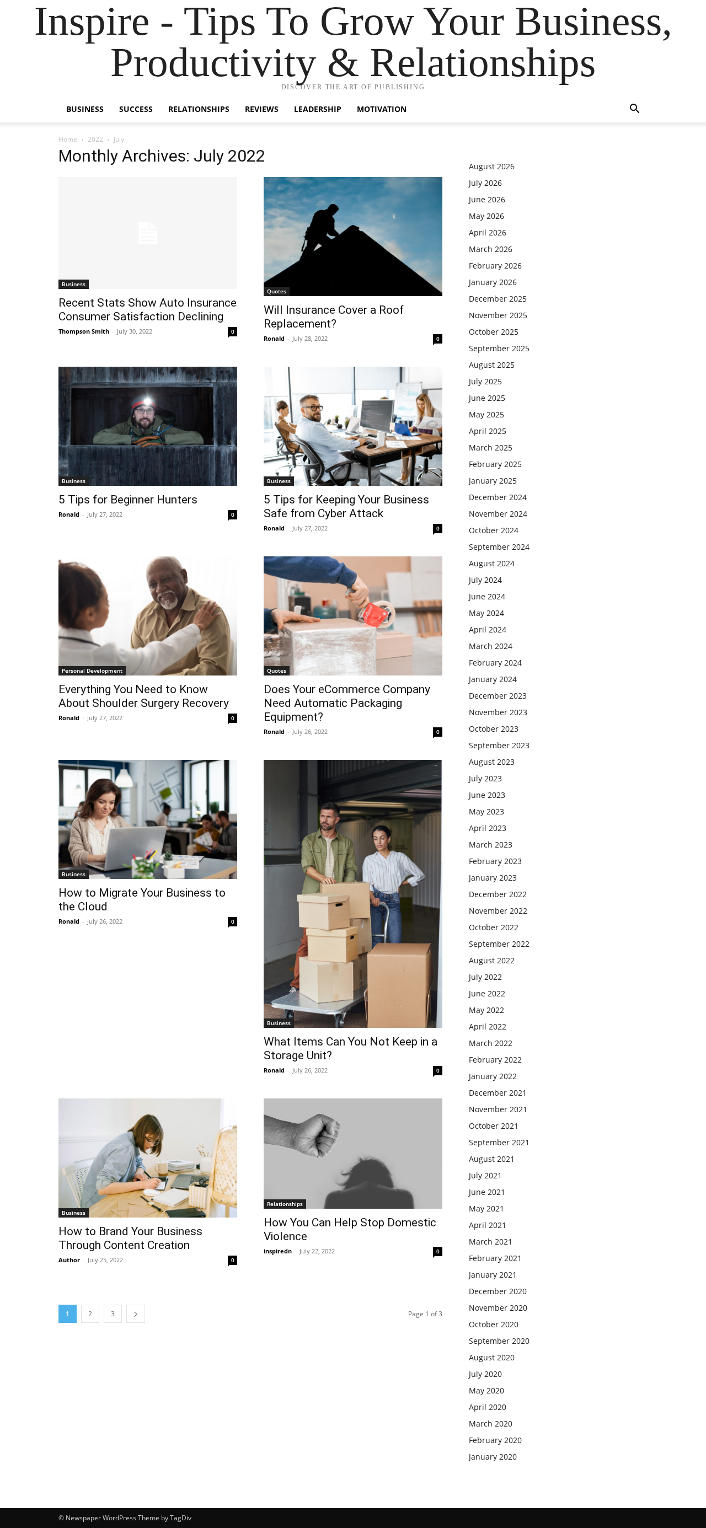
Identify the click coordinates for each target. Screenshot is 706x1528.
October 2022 (493, 927)
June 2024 (487, 596)
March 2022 (490, 1043)
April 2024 (487, 629)
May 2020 (486, 1390)
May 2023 (486, 811)
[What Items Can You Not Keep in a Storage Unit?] (353, 894)
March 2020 (490, 1423)
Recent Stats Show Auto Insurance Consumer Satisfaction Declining (147, 309)
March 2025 (490, 447)
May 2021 (486, 1208)
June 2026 (487, 199)
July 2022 (485, 977)
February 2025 (495, 464)
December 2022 (498, 894)
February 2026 (495, 265)
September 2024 (499, 546)
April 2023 (487, 828)
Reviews (262, 109)
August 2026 (492, 166)
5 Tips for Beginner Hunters (127, 499)
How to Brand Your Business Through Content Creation (130, 1238)
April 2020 (487, 1407)
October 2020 (493, 1324)
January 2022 (493, 1076)
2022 (95, 139)
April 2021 (487, 1225)
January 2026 (493, 282)
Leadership (317, 109)
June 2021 (487, 1192)
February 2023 (495, 861)
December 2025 (498, 298)
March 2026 (490, 249)
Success (136, 109)
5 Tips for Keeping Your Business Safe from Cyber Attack (346, 506)
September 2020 (499, 1341)
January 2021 (493, 1274)
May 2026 (486, 216)
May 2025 (486, 414)
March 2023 (490, 844)
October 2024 (493, 530)
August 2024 (492, 563)
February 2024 (495, 662)
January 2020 (493, 1456)
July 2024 (485, 580)
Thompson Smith (83, 331)
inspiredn (278, 1251)
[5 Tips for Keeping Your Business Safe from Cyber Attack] (353, 426)
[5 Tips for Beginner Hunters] (147, 426)
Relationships (198, 109)
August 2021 (492, 1159)
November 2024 (498, 513)
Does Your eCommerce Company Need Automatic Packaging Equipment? (347, 703)
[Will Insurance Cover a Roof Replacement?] (353, 236)
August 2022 (492, 960)
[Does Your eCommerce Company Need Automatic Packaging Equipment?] (353, 615)
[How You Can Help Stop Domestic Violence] (353, 1153)
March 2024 (490, 646)
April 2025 (487, 431)
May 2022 (486, 1010)
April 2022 (487, 1026)
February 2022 (495, 1059)
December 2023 (498, 695)
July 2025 (485, 381)
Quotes (276, 291)
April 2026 (487, 232)
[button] (634, 110)
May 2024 (486, 613)
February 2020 (495, 1440)
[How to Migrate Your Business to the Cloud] (147, 819)
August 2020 (492, 1357)
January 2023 (493, 877)
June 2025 (487, 398)
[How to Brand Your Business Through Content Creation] (147, 1158)
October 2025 (493, 331)
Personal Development (92, 670)
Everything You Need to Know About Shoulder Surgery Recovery (143, 696)
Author (69, 1260)
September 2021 (499, 1142)
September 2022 (499, 944)
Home (67, 139)
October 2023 (493, 728)
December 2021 (498, 1092)
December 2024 (498, 497)
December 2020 (498, 1291)
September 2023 (499, 745)
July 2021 (485, 1175)
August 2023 (492, 762)
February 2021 (495, 1258)
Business (85, 109)
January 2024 (493, 679)
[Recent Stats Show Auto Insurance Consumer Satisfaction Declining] (147, 233)
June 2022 (487, 993)
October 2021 (493, 1125)
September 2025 (499, 348)
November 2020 (498, 1307)
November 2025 (498, 315)
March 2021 (490, 1241)
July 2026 (485, 183)
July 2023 (485, 778)
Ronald (274, 338)
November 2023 (498, 712)
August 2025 (492, 365)
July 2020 (485, 1374)
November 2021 (498, 1109)
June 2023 (487, 795)
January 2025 (493, 480)
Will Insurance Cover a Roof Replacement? (334, 316)
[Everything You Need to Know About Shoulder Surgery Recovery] (147, 615)
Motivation (382, 109)
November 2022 (498, 910)
